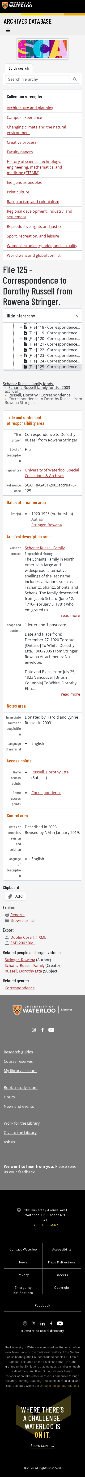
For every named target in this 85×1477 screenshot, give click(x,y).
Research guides (18, 1052)
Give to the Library (20, 1132)
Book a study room (21, 1087)
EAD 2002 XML (22, 943)
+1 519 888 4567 (46, 1225)
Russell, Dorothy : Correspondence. (40, 395)
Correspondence (46, 792)
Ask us (9, 1142)
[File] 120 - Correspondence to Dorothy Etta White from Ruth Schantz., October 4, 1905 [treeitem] (55, 338)
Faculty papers (20, 151)
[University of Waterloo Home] (17, 6)
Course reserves (18, 1061)
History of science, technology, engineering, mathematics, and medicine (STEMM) (34, 167)
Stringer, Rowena (46, 525)
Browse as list (22, 920)
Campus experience (24, 117)
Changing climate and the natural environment (36, 129)
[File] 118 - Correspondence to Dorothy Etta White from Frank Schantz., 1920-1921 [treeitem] (55, 327)
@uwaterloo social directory (42, 1331)
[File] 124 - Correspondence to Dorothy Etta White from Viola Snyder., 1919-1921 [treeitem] (55, 361)
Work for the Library (22, 1123)
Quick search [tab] (19, 68)
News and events (19, 1106)
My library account (20, 1070)
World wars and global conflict (34, 255)
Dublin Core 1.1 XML (28, 937)
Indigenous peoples (24, 182)
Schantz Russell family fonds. (28, 383)
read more (70, 615)
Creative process (22, 142)
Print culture (18, 192)
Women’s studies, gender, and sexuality (42, 245)
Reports (17, 914)
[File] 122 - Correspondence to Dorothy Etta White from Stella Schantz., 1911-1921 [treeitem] (55, 349)
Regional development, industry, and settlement (39, 214)
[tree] (42, 346)
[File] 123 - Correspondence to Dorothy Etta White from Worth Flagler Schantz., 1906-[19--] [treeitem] (55, 355)
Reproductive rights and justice (34, 226)
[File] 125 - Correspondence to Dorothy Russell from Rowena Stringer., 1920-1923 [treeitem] (55, 366)
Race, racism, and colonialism (33, 201)
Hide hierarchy (21, 315)
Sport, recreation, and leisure (33, 236)
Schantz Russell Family (45, 547)
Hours (9, 1097)
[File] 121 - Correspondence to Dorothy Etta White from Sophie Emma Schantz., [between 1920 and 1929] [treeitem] (55, 344)
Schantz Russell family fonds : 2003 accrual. (37, 389)
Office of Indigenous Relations (59, 1385)
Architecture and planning (30, 107)
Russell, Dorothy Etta (50, 772)
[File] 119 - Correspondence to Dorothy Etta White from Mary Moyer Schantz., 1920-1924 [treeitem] (55, 332)
